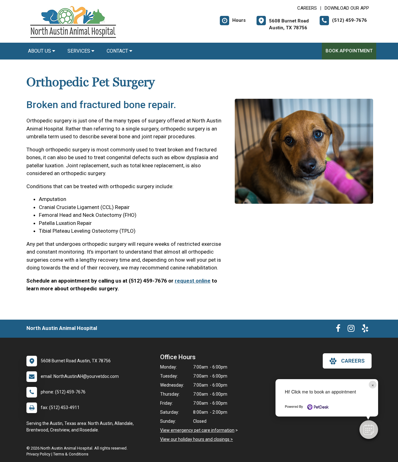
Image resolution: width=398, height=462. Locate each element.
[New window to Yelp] (365, 329)
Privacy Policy (38, 454)
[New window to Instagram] (351, 329)
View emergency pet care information (197, 430)
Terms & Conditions (70, 454)
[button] (368, 429)
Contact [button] (118, 51)
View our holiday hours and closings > (196, 439)
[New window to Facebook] (338, 329)
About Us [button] (40, 51)
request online (193, 281)
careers (353, 361)
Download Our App (347, 8)
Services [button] (79, 51)
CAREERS (307, 8)
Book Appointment (349, 51)
